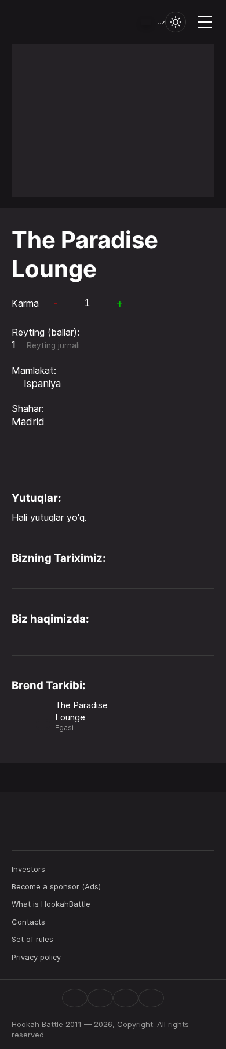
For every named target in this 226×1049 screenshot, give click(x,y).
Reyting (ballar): (45, 332)
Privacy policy (36, 957)
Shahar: (28, 408)
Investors (28, 869)
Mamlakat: (34, 370)
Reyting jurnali (53, 345)
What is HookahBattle (51, 903)
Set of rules (32, 939)
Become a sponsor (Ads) (56, 886)
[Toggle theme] (175, 22)
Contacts (28, 921)
